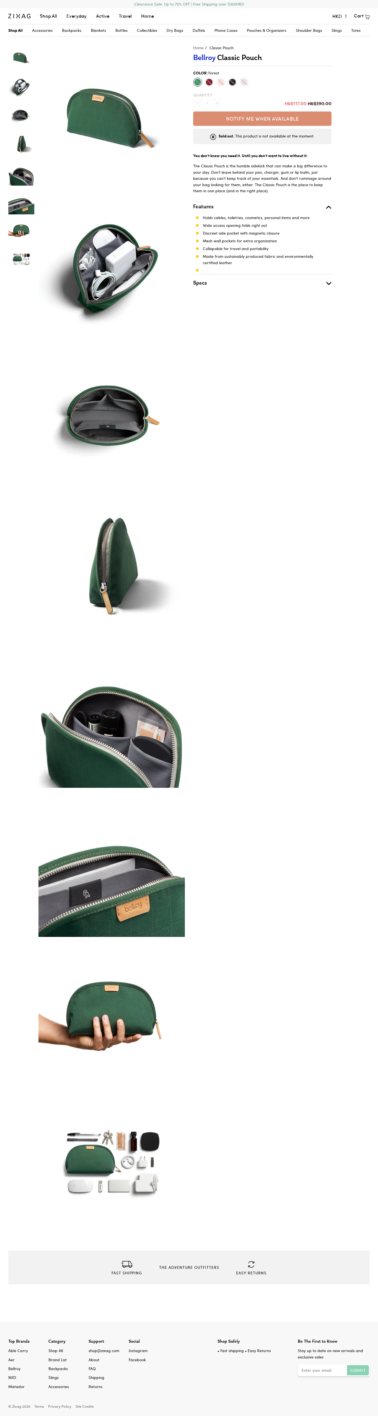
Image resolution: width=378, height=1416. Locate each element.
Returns (95, 1386)
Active (102, 16)
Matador (16, 1386)
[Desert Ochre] (221, 82)
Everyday (76, 16)
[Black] (232, 82)
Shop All (48, 16)
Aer (11, 1359)
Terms (39, 1406)
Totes (356, 30)
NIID (12, 1377)
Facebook (137, 1359)
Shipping (96, 1377)
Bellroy (204, 57)
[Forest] (197, 82)
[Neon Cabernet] (209, 82)
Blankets (98, 30)
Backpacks (71, 30)
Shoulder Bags (309, 30)
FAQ (92, 1368)
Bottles (121, 30)
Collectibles (147, 30)
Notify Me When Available (262, 118)
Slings (337, 30)
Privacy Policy (59, 1406)
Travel (125, 16)
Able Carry (18, 1350)
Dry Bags (175, 30)
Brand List (57, 1359)
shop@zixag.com (104, 1350)
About (94, 1359)
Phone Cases (225, 30)
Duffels (199, 30)
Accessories (42, 30)
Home (147, 16)
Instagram (138, 1350)
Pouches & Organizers (266, 30)
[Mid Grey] (244, 82)
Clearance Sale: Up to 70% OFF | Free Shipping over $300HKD (189, 4)
